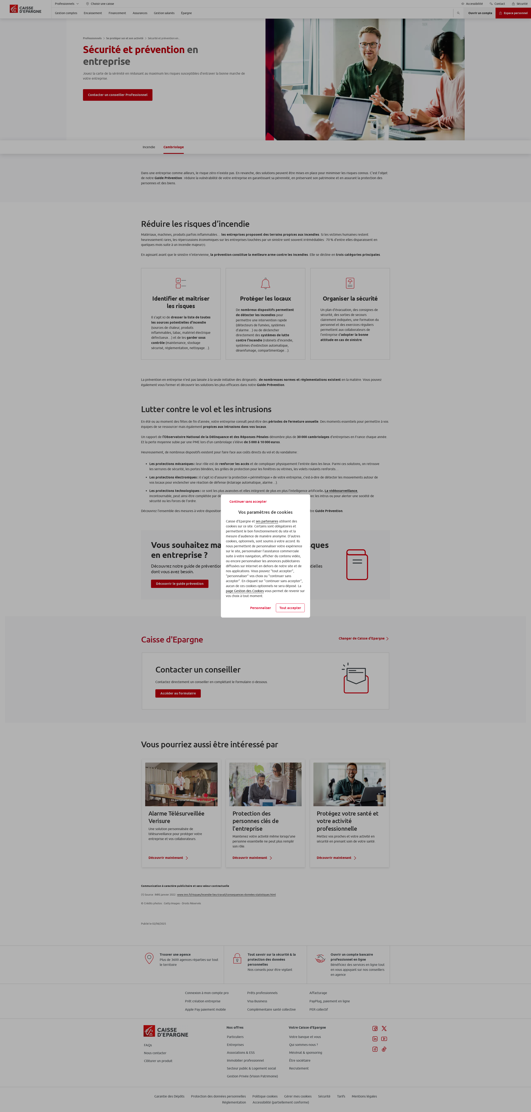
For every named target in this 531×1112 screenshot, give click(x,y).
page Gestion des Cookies (245, 591)
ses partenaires (267, 521)
